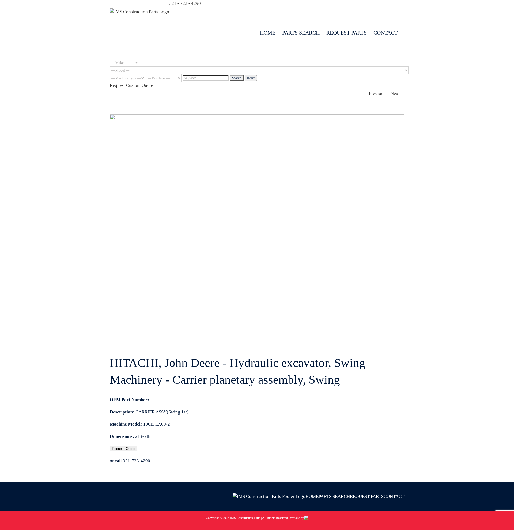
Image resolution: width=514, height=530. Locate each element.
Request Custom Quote (131, 85)
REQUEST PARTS (367, 496)
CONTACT (394, 496)
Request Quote (123, 449)
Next (395, 93)
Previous (377, 93)
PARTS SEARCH (334, 496)
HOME (312, 496)
